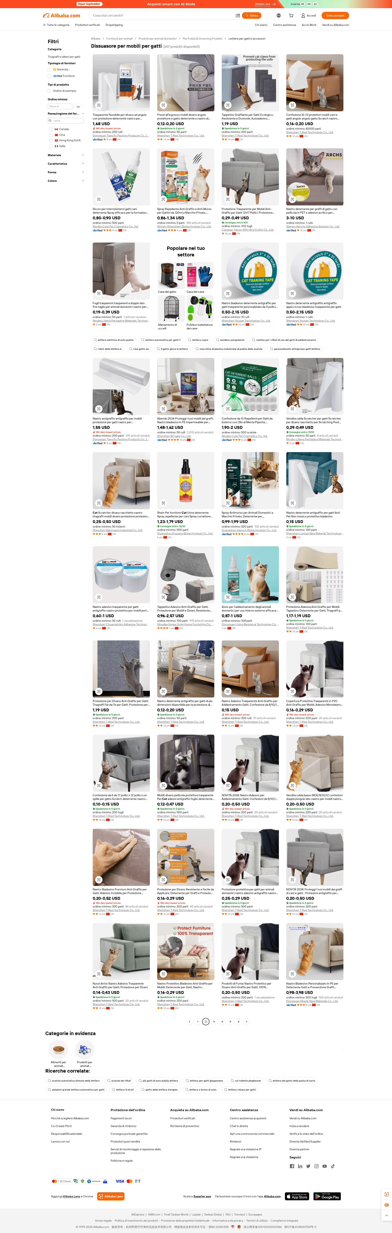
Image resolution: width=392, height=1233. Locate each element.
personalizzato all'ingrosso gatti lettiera (297, 349)
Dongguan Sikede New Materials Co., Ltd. (312, 1001)
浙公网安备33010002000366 (263, 1227)
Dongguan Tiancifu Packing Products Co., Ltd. (121, 135)
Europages (255, 1214)
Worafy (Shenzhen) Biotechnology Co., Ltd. (184, 226)
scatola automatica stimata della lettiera (76, 1080)
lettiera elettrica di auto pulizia (116, 340)
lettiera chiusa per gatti (242, 1089)
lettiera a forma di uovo (202, 1089)
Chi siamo (57, 1109)
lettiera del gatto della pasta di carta (294, 1080)
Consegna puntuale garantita (129, 1133)
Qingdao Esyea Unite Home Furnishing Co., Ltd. (185, 624)
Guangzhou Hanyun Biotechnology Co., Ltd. (249, 530)
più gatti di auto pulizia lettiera (160, 1080)
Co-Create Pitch (61, 1126)
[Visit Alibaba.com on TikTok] (332, 1166)
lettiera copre (200, 340)
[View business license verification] (233, 1227)
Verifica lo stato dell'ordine (306, 1133)
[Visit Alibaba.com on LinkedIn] (300, 1166)
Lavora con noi (60, 1141)
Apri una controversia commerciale (252, 1133)
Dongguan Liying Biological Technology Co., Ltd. (250, 624)
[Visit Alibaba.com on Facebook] (292, 1166)
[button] (237, 15)
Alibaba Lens (71, 1196)
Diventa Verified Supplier (305, 1141)
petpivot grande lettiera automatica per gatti (78, 1089)
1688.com (154, 1214)
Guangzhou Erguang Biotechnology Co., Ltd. (185, 533)
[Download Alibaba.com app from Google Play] (327, 1196)
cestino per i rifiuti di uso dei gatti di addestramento (286, 340)
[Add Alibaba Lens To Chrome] (110, 1196)
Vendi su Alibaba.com (303, 1118)
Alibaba (95, 38)
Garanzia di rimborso (123, 1126)
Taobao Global (213, 1214)
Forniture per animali (119, 38)
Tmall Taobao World (176, 1214)
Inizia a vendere (299, 1126)
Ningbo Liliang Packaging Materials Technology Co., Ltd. (121, 320)
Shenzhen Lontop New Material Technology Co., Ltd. (314, 533)
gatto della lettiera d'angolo (162, 1089)
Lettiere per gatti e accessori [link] (246, 38)
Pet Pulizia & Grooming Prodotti (202, 38)
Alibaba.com (272, 1196)
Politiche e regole (122, 1160)
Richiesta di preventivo (184, 1126)
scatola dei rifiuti (121, 1080)
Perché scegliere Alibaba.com (70, 1118)
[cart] (292, 16)
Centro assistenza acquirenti (248, 1118)
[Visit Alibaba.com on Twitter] (308, 1166)
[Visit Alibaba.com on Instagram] (316, 1166)
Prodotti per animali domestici (158, 38)
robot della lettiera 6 (109, 349)
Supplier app (202, 1196)
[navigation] (65, 530)
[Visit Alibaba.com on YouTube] (324, 1166)
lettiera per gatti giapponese (206, 1080)
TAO (228, 1214)
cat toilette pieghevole (248, 1080)
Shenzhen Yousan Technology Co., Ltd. (246, 320)
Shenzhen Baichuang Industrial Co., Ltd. (118, 530)
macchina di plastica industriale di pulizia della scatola (231, 349)
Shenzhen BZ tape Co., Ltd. (174, 436)
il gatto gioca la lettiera (174, 349)
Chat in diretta (239, 1126)
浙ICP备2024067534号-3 (300, 1227)
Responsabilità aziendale (66, 1133)
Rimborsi (235, 1141)
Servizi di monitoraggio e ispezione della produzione (136, 1151)
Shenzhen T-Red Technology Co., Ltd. (180, 135)
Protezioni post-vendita (125, 1141)
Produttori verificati (182, 1118)
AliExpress (137, 1214)
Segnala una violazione (244, 1157)
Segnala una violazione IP (246, 1149)
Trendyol (239, 1214)
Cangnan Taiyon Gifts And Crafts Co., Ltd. (248, 229)
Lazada (196, 1214)
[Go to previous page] (189, 1021)
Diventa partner (299, 1149)
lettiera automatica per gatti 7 (162, 340)
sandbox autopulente (232, 340)
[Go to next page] (246, 1021)
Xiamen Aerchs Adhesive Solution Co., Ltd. (313, 226)
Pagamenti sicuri (121, 1118)
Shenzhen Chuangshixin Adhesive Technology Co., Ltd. (121, 624)
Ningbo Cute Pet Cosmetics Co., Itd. (115, 226)
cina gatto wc (141, 349)
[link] (386, 1194)
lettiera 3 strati (125, 1089)
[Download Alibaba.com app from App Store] (297, 1196)
